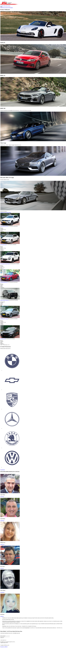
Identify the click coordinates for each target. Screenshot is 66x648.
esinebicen (2, 616)
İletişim (11, 7)
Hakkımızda (2, 7)
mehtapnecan (2, 544)
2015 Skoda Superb (3, 244)
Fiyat (5, 212)
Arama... (9, 5)
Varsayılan (2, 212)
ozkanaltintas (2, 592)
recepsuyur (2, 568)
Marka (8, 212)
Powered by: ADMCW (3, 646)
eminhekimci (2, 520)
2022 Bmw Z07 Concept (4, 318)
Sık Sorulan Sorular (7, 7)
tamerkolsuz (2, 496)
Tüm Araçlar (6, 5)
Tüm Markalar (2, 469)
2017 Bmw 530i (2, 338)
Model (10, 212)
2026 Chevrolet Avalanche (4, 300)
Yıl (4, 212)
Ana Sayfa (2, 5)
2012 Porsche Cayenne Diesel (5, 263)
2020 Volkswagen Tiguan (4, 226)
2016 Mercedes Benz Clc (4, 282)
